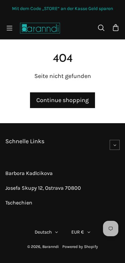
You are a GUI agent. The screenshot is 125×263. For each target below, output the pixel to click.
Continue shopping (62, 100)
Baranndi (50, 246)
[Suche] (101, 28)
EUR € (77, 232)
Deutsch (43, 232)
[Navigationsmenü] (9, 28)
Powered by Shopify (80, 246)
